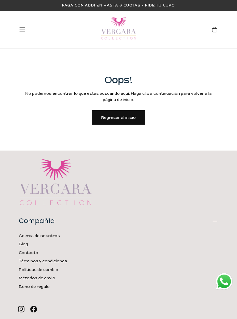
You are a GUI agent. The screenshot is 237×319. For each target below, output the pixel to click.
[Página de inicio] (118, 29)
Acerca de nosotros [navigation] (39, 235)
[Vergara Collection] (55, 183)
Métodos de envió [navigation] (37, 278)
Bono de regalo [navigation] (34, 286)
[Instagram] (21, 309)
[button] (22, 29)
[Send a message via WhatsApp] (224, 281)
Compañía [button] (37, 220)
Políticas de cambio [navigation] (38, 269)
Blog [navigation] (23, 244)
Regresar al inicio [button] (118, 117)
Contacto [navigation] (28, 252)
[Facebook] (33, 309)
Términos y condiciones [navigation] (43, 261)
